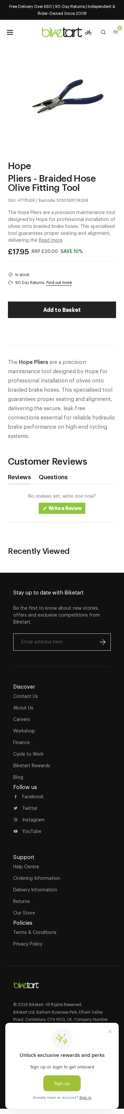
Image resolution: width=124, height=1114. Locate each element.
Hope (19, 165)
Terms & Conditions (35, 932)
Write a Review (67, 509)
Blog (18, 777)
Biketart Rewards (31, 765)
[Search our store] (103, 32)
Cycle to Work (28, 754)
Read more (50, 240)
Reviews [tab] (19, 478)
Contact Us (25, 696)
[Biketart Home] (26, 982)
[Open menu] (10, 32)
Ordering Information (36, 878)
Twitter (30, 808)
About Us (23, 707)
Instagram (33, 819)
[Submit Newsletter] (102, 642)
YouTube (31, 831)
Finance (21, 742)
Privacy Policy (27, 944)
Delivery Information (35, 889)
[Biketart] (62, 32)
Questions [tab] (53, 478)
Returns (21, 901)
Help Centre (26, 866)
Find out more (59, 282)
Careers (21, 719)
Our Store (24, 913)
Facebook (33, 796)
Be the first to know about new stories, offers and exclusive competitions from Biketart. (56, 615)
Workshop (24, 731)
